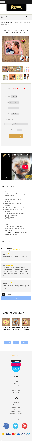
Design (7, 102)
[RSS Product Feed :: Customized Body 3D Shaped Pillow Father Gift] (2, 440)
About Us (16, 402)
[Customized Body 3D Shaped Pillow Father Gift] (15, 62)
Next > (9, 294)
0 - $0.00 (27, 16)
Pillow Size (8, 113)
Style (6, 108)
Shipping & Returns (16, 413)
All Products (16, 388)
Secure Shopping (16, 411)
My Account (16, 392)
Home (2, 22)
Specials (16, 383)
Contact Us (16, 405)
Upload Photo (16, 407)
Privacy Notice (16, 409)
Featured (16, 386)
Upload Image (9, 119)
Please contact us (11, 232)
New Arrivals (16, 390)
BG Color (7, 96)
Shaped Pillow (9, 22)
